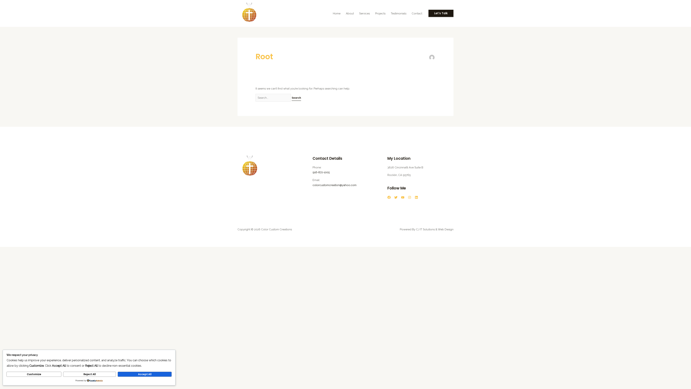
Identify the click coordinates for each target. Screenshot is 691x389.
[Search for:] (274, 97)
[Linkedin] (416, 197)
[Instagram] (409, 197)
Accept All (145, 374)
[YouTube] (402, 197)
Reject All (89, 374)
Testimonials (398, 13)
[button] (440, 13)
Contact (417, 13)
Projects (380, 13)
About (350, 13)
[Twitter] (396, 197)
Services (364, 13)
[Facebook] (389, 197)
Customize (34, 374)
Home (336, 13)
